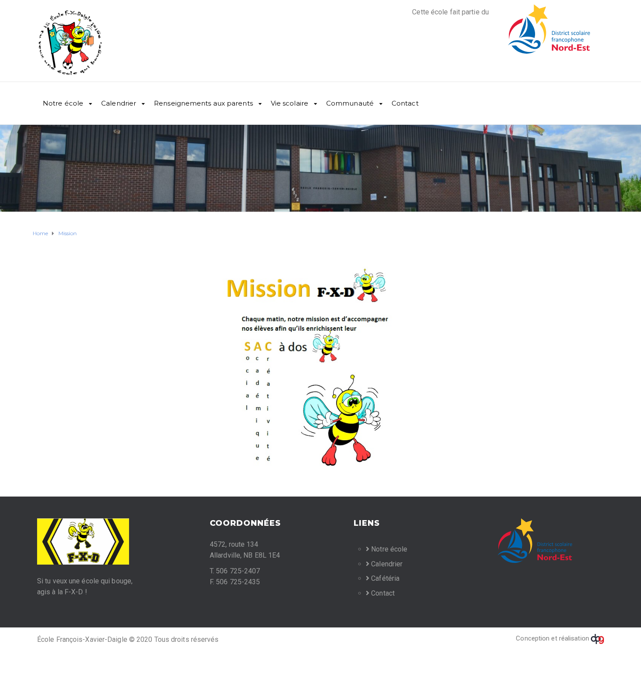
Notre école (63, 103)
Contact (405, 103)
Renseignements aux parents (203, 103)
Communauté (350, 103)
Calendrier (118, 103)
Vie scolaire (289, 103)
